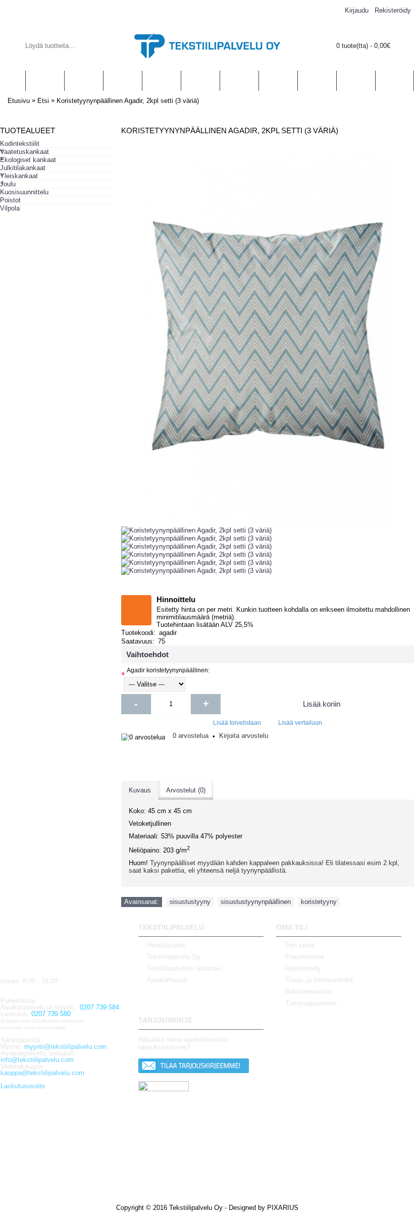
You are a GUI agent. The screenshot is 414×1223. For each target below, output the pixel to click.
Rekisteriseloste (308, 991)
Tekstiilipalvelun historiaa (183, 968)
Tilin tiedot (300, 945)
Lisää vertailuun (300, 722)
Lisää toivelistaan (237, 722)
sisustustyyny (190, 902)
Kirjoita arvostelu (243, 735)
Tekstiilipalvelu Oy (173, 957)
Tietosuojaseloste (311, 1003)
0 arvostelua (191, 735)
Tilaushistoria (304, 957)
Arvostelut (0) (185, 790)
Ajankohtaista (167, 980)
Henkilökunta (166, 945)
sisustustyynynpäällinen (256, 902)
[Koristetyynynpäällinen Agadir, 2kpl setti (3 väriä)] (196, 530)
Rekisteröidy (303, 968)
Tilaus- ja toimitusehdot (319, 980)
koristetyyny (319, 902)
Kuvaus (140, 790)
